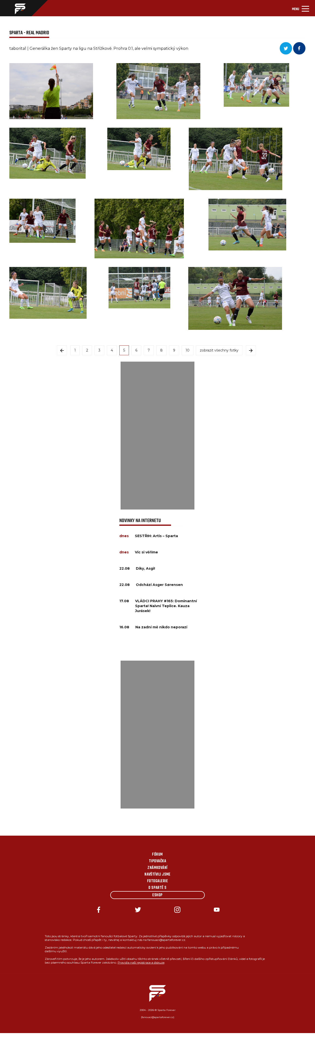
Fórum (157, 854)
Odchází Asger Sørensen (159, 584)
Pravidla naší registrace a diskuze (141, 962)
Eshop (157, 895)
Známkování (157, 868)
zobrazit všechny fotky (219, 350)
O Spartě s (157, 888)
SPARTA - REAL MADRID (29, 33)
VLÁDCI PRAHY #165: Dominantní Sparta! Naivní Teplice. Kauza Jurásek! (166, 606)
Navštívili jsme (157, 874)
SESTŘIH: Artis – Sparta (156, 536)
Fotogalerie (157, 881)
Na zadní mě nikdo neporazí (161, 627)
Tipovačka (157, 861)
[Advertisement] (157, 436)
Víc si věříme (146, 552)
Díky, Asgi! (145, 568)
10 (187, 350)
